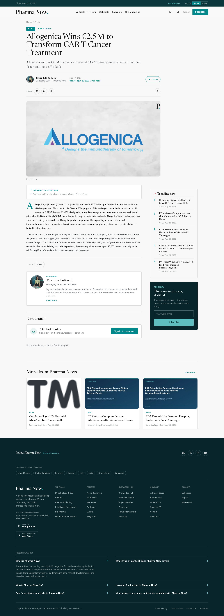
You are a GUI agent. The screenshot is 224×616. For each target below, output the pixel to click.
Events (90, 511)
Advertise (154, 516)
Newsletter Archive (127, 511)
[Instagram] (198, 453)
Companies (124, 507)
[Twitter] (191, 453)
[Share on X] (37, 91)
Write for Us (155, 502)
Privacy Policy (161, 608)
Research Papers (126, 497)
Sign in (186, 11)
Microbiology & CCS (64, 492)
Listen (155, 79)
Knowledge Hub (126, 492)
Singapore (119, 473)
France (71, 473)
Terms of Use (177, 608)
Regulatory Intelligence (66, 507)
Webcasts (104, 11)
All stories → (191, 372)
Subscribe (200, 11)
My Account (187, 502)
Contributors (156, 497)
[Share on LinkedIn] (44, 91)
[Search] (177, 11)
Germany (59, 473)
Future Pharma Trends (65, 516)
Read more (51, 300)
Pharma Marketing (63, 502)
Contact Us (191, 608)
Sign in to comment (124, 331)
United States (24, 473)
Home (29, 22)
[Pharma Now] (32, 12)
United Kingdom (42, 473)
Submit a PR (155, 507)
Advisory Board (157, 492)
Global (196, 3)
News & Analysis (94, 492)
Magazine (91, 516)
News (93, 11)
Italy (82, 473)
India (204, 3)
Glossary (123, 516)
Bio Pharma (60, 511)
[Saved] (170, 11)
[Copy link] (51, 91)
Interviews (92, 497)
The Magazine (132, 11)
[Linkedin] (183, 453)
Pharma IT (60, 497)
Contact (153, 511)
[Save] (157, 91)
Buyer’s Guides (126, 502)
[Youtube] (205, 453)
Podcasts (117, 11)
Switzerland (104, 473)
